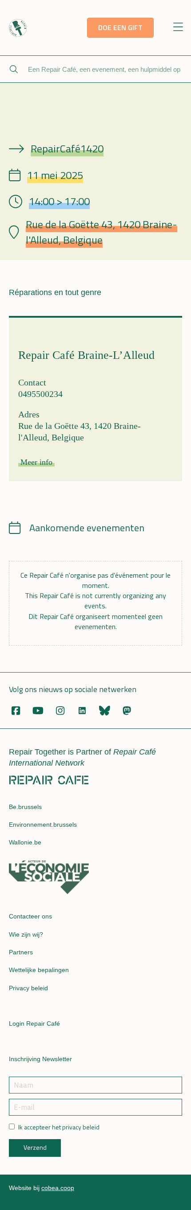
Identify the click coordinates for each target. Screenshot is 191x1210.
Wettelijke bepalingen (39, 969)
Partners (21, 952)
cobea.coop (57, 1187)
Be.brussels (25, 806)
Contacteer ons (30, 916)
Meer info (36, 462)
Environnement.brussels (43, 824)
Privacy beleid (28, 988)
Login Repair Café (34, 1023)
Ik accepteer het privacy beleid (58, 1127)
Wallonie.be (25, 842)
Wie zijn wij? (26, 934)
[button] (178, 27)
